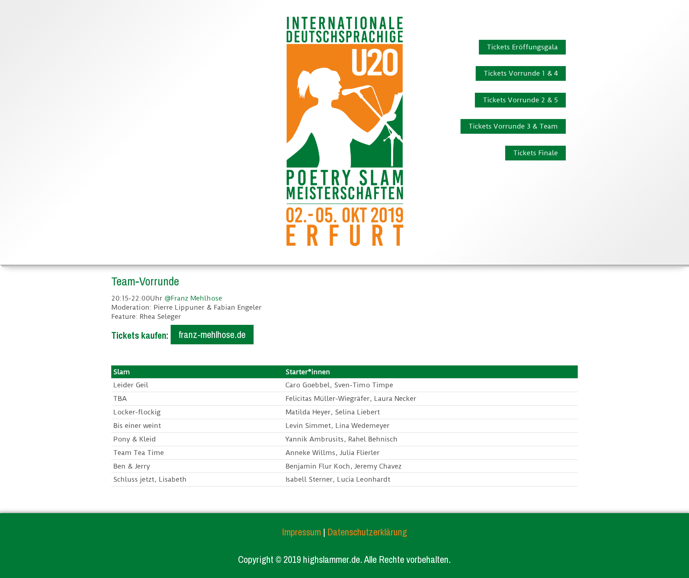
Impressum (301, 531)
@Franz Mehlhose (193, 298)
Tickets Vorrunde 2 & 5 (520, 100)
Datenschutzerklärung (367, 531)
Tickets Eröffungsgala (522, 47)
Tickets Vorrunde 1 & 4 (521, 73)
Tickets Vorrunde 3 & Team (513, 126)
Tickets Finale (535, 153)
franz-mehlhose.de (212, 334)
